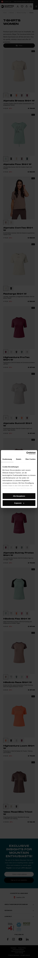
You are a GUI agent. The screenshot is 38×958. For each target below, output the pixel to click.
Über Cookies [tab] (30, 459)
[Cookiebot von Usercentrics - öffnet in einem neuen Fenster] (27, 453)
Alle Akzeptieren (19, 496)
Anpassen (18, 503)
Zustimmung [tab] (7, 459)
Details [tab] (18, 459)
